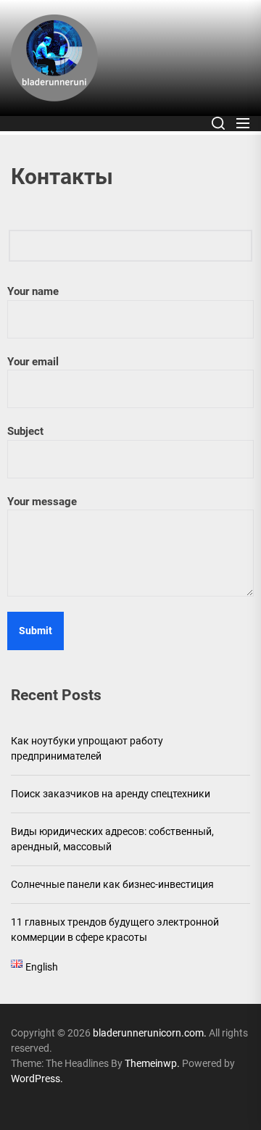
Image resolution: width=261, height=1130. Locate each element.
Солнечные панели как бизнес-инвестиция (112, 884)
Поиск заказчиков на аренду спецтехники (110, 793)
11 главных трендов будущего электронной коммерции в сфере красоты (115, 929)
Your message (42, 501)
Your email (33, 361)
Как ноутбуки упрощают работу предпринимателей (87, 748)
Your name (33, 291)
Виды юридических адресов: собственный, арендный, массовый (112, 839)
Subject (25, 431)
